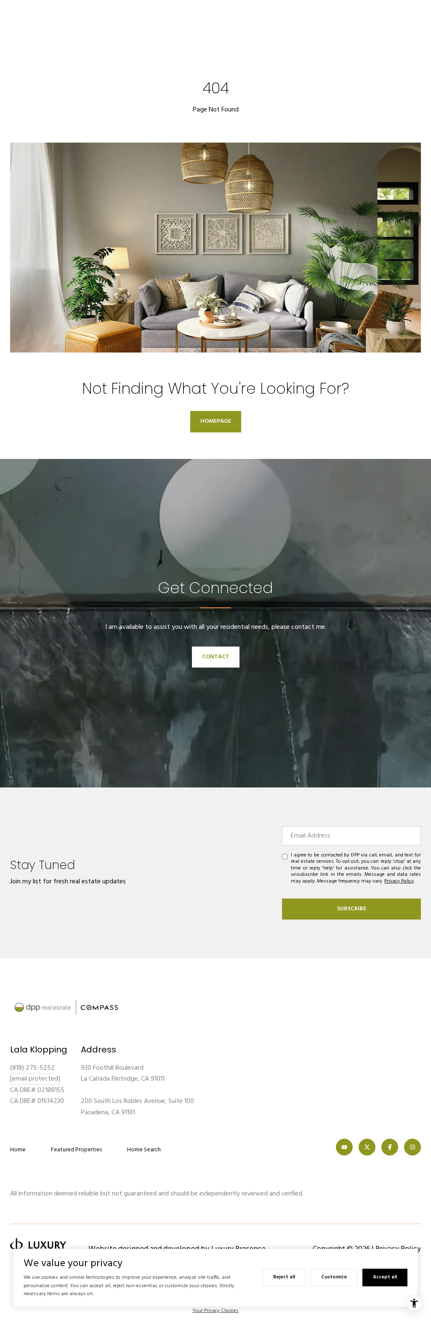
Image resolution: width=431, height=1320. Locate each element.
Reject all (284, 1277)
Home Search (144, 1150)
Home (18, 1150)
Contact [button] (215, 657)
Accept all (385, 1277)
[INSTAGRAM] (412, 1147)
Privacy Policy (399, 881)
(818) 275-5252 (32, 1068)
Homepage (215, 421)
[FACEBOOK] (389, 1147)
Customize (334, 1277)
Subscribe (351, 909)
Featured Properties (76, 1150)
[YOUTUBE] (344, 1147)
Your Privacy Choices (215, 1311)
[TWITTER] (367, 1147)
